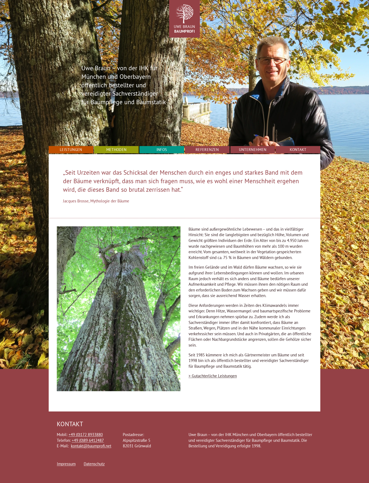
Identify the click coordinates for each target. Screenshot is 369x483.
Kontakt (298, 149)
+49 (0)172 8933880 (86, 434)
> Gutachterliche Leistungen (213, 375)
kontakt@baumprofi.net (91, 445)
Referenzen (207, 149)
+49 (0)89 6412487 (88, 440)
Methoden (116, 149)
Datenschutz (94, 463)
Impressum (66, 463)
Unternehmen (252, 149)
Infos (162, 149)
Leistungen (71, 149)
